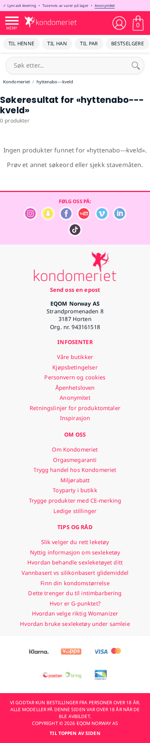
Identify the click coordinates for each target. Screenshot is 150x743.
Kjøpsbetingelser (74, 367)
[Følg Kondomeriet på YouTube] (84, 218)
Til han (57, 43)
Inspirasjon (75, 418)
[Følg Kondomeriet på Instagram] (30, 218)
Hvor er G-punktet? (75, 603)
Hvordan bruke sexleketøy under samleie (75, 623)
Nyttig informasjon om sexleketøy (75, 552)
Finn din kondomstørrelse (74, 583)
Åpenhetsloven (75, 387)
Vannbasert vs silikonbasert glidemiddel (75, 572)
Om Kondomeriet (75, 449)
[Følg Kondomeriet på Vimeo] (102, 218)
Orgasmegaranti (75, 459)
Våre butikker (75, 357)
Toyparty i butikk (75, 490)
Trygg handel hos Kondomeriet (74, 469)
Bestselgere (127, 43)
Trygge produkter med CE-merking (75, 500)
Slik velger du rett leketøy (75, 542)
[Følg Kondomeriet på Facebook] (66, 218)
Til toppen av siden (75, 733)
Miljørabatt (75, 480)
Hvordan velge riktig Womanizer (75, 613)
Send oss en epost (75, 289)
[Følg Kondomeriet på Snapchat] (48, 218)
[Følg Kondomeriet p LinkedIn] (120, 218)
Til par (89, 43)
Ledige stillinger (75, 511)
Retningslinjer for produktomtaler (75, 408)
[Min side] (119, 23)
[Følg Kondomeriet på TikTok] (75, 234)
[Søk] (136, 65)
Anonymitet (105, 5)
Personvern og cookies (74, 377)
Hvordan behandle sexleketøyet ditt (75, 562)
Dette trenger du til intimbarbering (75, 593)
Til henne (21, 43)
